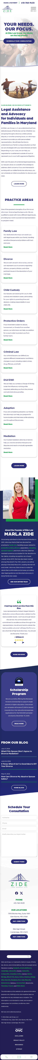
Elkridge (3, 977)
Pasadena (14, 980)
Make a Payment (10, 3)
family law (13, 545)
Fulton (21, 977)
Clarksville (25, 971)
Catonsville (12, 971)
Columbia (13, 974)
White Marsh (21, 986)
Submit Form (19, 862)
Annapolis (16, 968)
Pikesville (28, 980)
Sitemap (19, 1049)
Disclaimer (19, 1036)
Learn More (19, 184)
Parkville (7, 980)
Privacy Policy (19, 1040)
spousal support (7, 550)
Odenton (27, 977)
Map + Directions (19, 921)
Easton (29, 974)
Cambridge (4, 971)
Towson (10, 986)
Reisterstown (5, 983)
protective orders (7, 548)
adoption (32, 548)
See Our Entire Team (19, 582)
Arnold (22, 968)
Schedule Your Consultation (19, 41)
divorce (17, 548)
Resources (19, 1044)
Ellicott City (11, 977)
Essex (17, 977)
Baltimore (28, 968)
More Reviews (19, 654)
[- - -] (33, 8)
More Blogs (19, 788)
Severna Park (20, 983)
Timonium (4, 986)
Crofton (19, 974)
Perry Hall (21, 980)
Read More (19, 723)
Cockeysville (5, 974)
